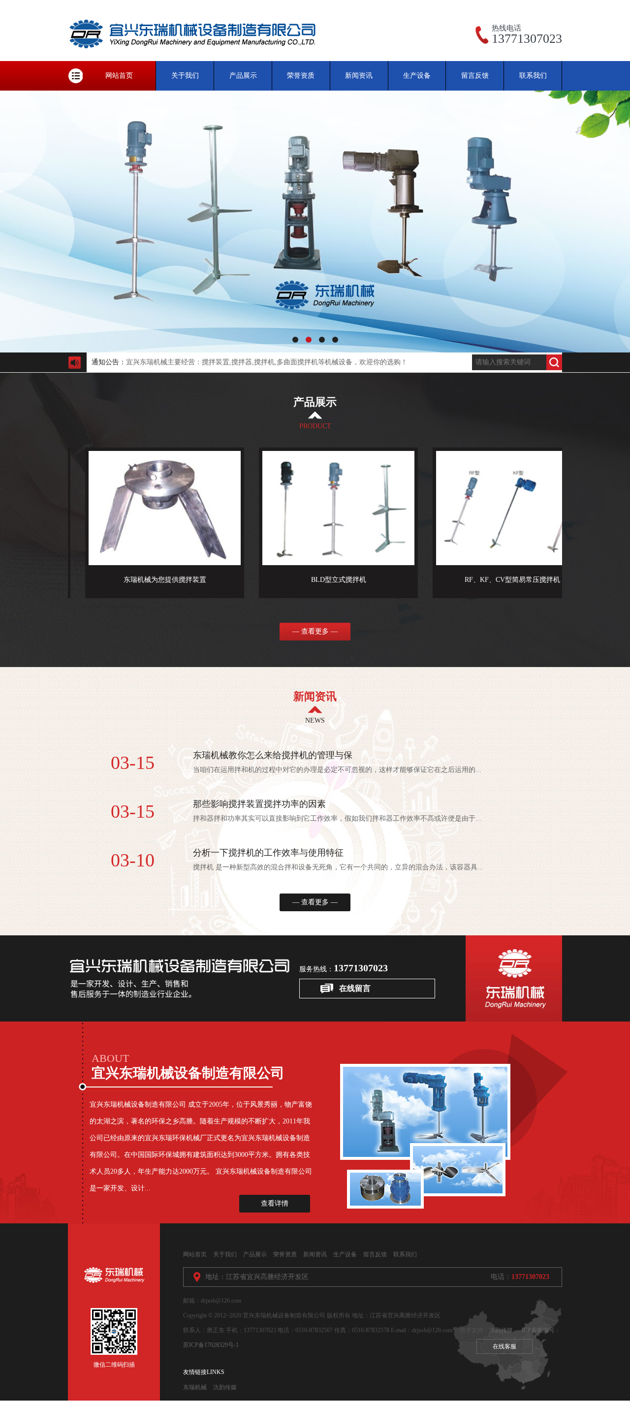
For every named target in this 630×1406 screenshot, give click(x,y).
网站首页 (119, 75)
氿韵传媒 (501, 1330)
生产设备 (417, 75)
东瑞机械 (195, 1387)
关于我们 (185, 75)
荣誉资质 (301, 75)
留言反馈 (475, 75)
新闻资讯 (359, 75)
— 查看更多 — (315, 631)
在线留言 (355, 988)
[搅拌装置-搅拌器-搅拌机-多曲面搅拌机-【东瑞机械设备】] (196, 59)
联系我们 (533, 75)
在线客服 (504, 1346)
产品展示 (243, 75)
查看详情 (274, 1203)
